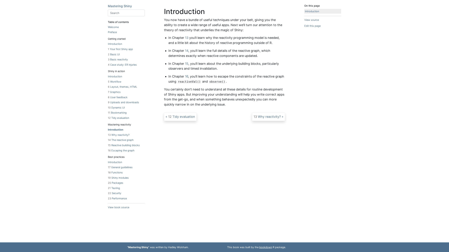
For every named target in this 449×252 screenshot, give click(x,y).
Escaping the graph (121, 150)
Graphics (114, 91)
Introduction (115, 43)
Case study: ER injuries (122, 64)
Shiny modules (118, 177)
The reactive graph (121, 139)
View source (311, 19)
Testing (114, 188)
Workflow (114, 81)
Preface (112, 32)
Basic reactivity (118, 59)
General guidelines (120, 167)
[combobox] (126, 13)
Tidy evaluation (118, 117)
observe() (217, 81)
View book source (118, 207)
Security (114, 193)
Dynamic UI (116, 107)
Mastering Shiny (120, 6)
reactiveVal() (189, 81)
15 (186, 63)
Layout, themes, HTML (122, 86)
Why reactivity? (118, 134)
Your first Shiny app (120, 49)
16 (186, 76)
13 (186, 38)
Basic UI (114, 54)
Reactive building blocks (124, 145)
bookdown (265, 247)
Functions (115, 172)
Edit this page (312, 25)
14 (186, 50)
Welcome (113, 27)
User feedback (118, 97)
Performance (117, 198)
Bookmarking (117, 112)
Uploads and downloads (123, 102)
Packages (115, 182)
